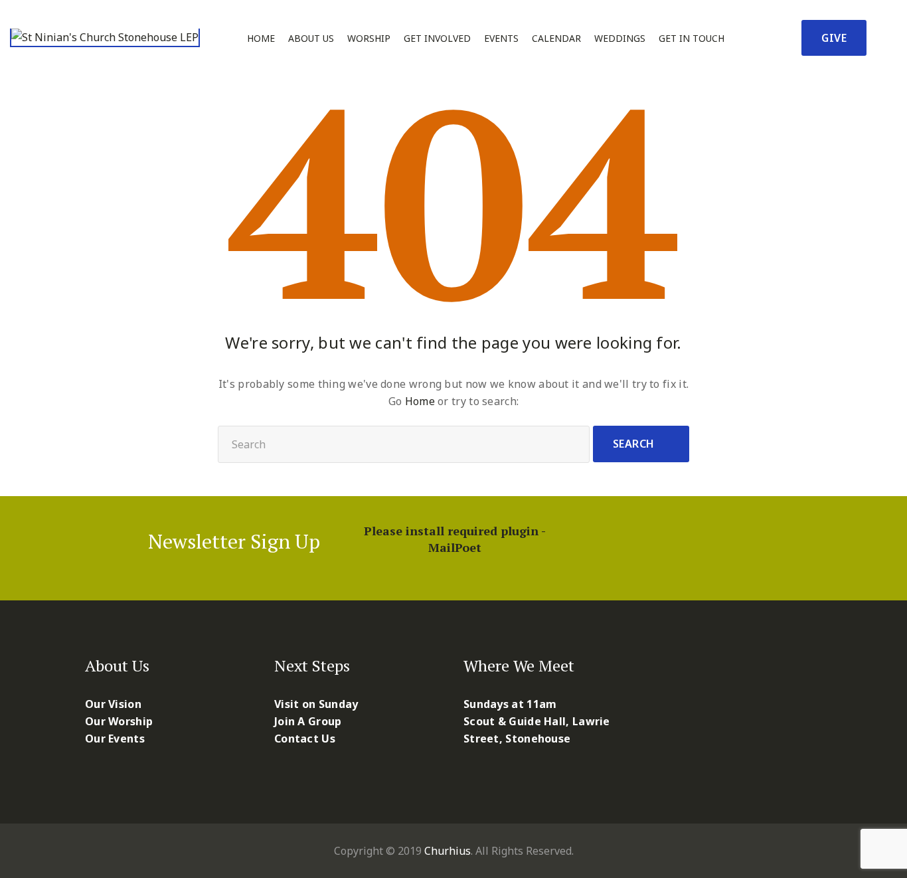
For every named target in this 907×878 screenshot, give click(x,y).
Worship (368, 38)
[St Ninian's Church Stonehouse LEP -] (105, 38)
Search (634, 443)
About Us (311, 38)
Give (834, 38)
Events (501, 38)
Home (261, 38)
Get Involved (437, 38)
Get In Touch (691, 38)
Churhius (447, 850)
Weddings (619, 38)
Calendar (556, 38)
